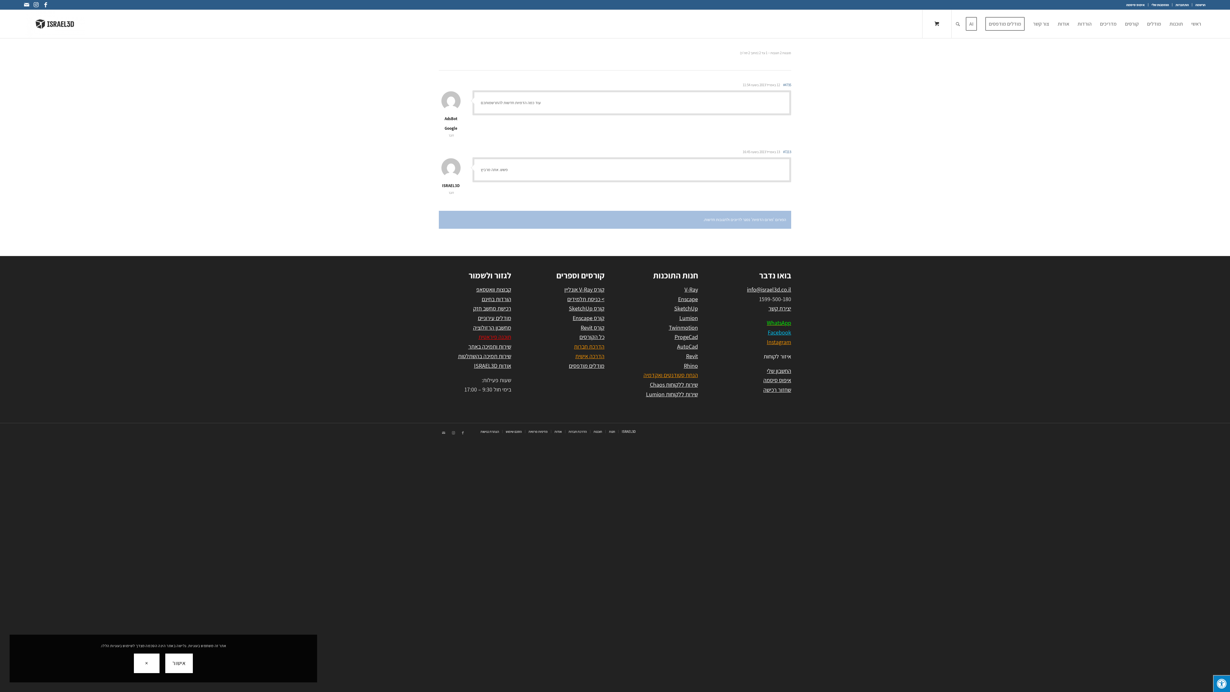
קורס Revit (592, 327)
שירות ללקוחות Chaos (674, 384)
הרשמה (1200, 5)
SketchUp (686, 308)
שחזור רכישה (777, 389)
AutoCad (687, 346)
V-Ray (691, 289)
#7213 (787, 152)
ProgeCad (686, 337)
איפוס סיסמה (1135, 5)
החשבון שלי (779, 371)
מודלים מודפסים (586, 365)
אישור (179, 663)
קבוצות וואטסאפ (493, 289)
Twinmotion (683, 327)
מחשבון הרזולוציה (492, 327)
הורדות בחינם (496, 299)
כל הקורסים (591, 337)
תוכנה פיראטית (495, 337)
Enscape (688, 299)
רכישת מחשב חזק (492, 308)
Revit (692, 356)
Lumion (688, 318)
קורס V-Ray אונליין (584, 289)
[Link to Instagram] (36, 5)
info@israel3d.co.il (769, 289)
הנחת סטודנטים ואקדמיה (671, 375)
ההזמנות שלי (1160, 5)
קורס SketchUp (586, 308)
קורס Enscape (588, 318)
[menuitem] (1198, 4)
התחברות (1182, 5)
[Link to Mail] (26, 5)
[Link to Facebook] (46, 5)
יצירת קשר (779, 308)
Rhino (691, 365)
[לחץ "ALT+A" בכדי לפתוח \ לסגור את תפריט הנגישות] (1221, 683)
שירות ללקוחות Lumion (672, 394)
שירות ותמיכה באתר (489, 346)
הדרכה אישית (589, 356)
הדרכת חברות (589, 346)
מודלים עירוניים (494, 318)
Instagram (779, 342)
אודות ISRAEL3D (492, 365)
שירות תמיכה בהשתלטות (484, 356)
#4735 (787, 85)
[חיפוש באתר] (958, 24)
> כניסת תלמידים (585, 299)
